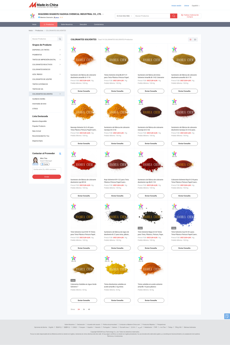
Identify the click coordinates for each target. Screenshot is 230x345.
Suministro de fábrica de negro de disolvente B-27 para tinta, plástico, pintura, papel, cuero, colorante (117, 234)
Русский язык (124, 327)
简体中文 (59, 327)
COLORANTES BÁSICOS (41, 69)
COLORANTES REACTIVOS (42, 64)
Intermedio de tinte (39, 104)
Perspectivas (161, 324)
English (51, 327)
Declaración (81, 324)
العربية (140, 327)
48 (89, 309)
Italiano (114, 327)
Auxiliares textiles (38, 99)
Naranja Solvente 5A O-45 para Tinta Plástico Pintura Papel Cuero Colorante (83, 129)
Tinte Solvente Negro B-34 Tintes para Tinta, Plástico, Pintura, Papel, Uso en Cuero (151, 234)
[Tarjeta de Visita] (60, 153)
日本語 (74, 327)
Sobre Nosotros (67, 24)
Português (106, 327)
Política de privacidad (110, 324)
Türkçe (170, 327)
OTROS (35, 108)
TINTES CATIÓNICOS (40, 84)
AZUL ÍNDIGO (37, 74)
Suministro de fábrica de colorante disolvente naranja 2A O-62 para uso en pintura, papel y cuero (184, 129)
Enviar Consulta (84, 91)
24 (79, 309)
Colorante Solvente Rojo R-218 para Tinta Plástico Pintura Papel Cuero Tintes (184, 182)
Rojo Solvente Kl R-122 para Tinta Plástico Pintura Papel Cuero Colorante (116, 182)
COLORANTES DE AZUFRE (42, 79)
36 (84, 309)
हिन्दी (155, 327)
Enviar (46, 177)
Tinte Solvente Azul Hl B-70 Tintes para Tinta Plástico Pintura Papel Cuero (83, 234)
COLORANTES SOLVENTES (42, 94)
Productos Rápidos (148, 324)
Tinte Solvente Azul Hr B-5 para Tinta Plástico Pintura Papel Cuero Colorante (184, 234)
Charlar (45, 164)
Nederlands (148, 327)
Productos (50, 24)
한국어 (133, 327)
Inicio (34, 24)
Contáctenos (99, 24)
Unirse (186, 5)
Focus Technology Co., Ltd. (110, 332)
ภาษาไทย (163, 327)
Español (90, 327)
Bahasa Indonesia (190, 327)
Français (82, 327)
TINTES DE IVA (37, 89)
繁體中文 (67, 327)
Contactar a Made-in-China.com (129, 324)
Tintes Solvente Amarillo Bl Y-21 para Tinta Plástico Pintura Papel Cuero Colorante (116, 77)
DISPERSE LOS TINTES (40, 50)
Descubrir (83, 24)
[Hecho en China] (44, 5)
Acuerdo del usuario (93, 324)
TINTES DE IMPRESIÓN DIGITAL (44, 59)
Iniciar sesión (176, 5)
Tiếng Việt (178, 327)
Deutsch (98, 327)
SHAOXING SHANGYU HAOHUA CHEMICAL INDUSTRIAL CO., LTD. (69, 14)
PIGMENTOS (37, 54)
